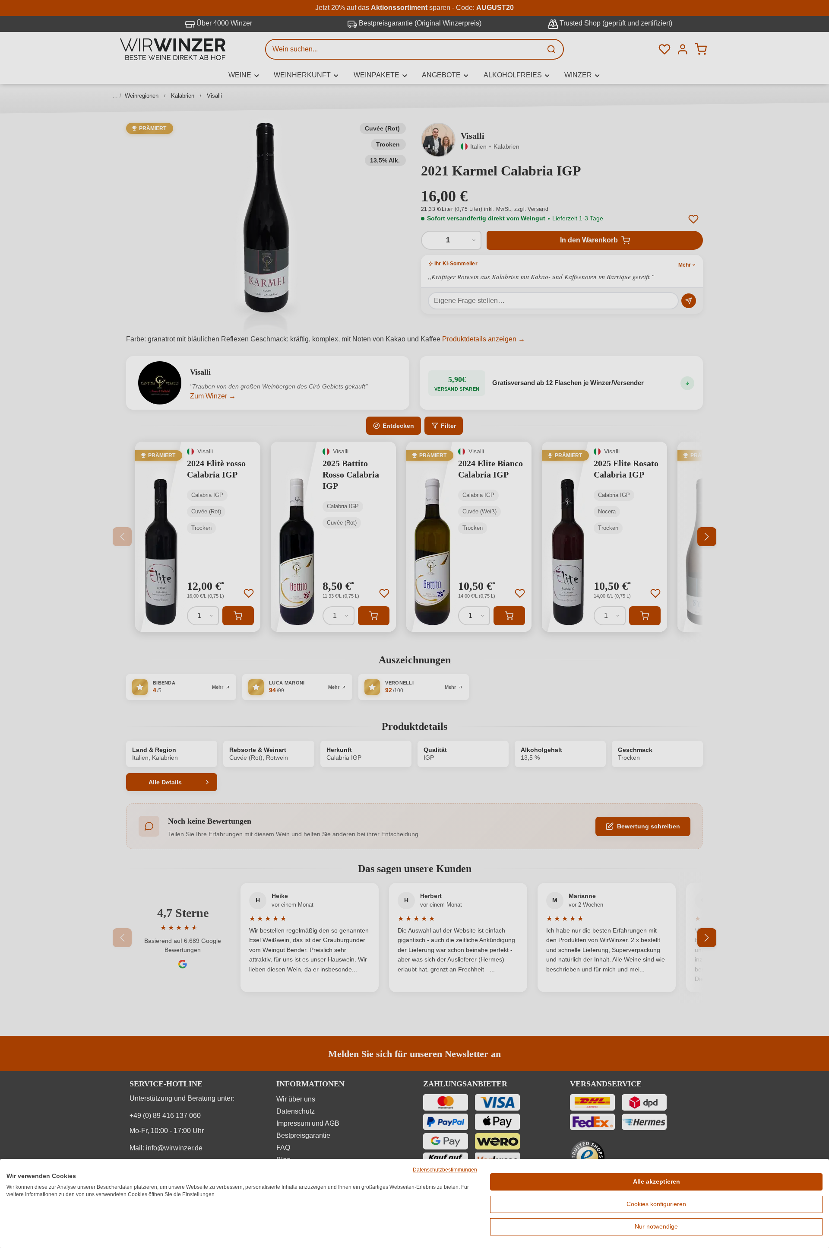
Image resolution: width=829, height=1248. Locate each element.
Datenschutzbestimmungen (445, 1170)
